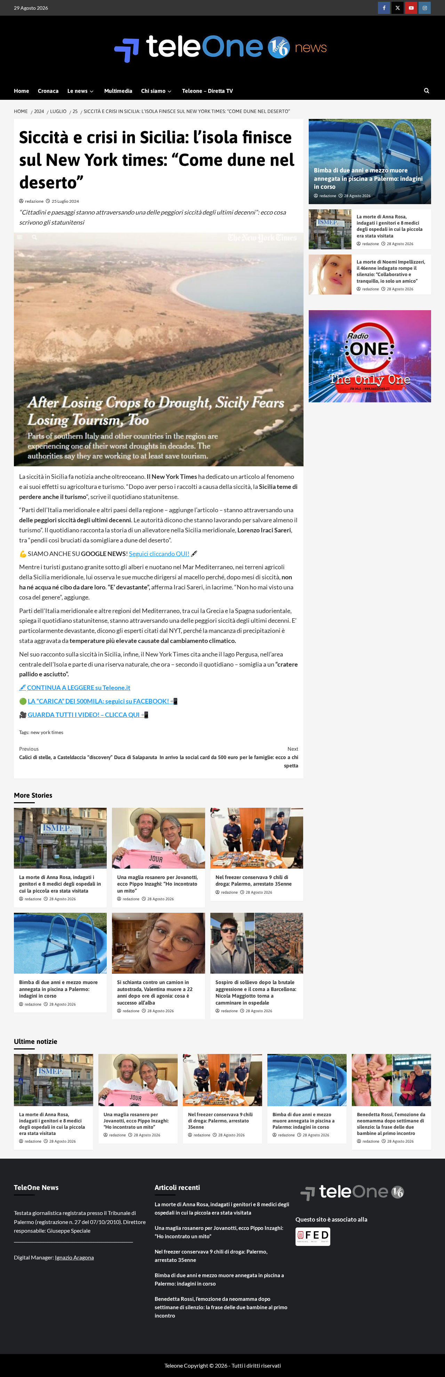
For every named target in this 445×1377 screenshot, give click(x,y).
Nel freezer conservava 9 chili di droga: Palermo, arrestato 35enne (220, 1121)
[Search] (426, 91)
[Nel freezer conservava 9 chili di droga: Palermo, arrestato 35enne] (256, 838)
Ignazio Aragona (74, 1257)
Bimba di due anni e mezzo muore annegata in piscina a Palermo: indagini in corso (58, 989)
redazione (34, 201)
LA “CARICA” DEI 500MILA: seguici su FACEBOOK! (99, 701)
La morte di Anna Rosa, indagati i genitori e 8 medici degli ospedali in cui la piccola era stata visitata (60, 884)
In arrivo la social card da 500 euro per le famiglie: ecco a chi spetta (229, 757)
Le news (77, 91)
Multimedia (118, 91)
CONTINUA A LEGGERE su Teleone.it (78, 687)
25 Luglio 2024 (65, 201)
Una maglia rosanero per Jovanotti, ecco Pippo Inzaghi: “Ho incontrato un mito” (157, 884)
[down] (92, 91)
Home (21, 91)
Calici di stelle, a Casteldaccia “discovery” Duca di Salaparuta (88, 753)
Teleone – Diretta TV (207, 91)
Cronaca (48, 91)
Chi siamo (153, 91)
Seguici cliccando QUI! (159, 553)
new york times (47, 732)
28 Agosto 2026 (62, 899)
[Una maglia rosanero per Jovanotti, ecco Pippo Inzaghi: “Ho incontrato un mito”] (158, 838)
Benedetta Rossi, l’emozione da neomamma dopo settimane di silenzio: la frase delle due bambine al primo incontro (221, 1307)
